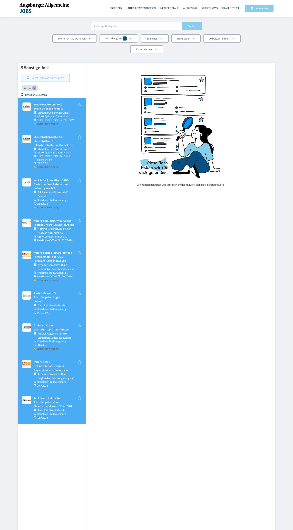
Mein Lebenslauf (169, 8)
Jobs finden (115, 8)
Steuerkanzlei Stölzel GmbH (54, 112)
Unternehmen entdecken (141, 8)
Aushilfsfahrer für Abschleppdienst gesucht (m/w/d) (49, 297)
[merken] (79, 104)
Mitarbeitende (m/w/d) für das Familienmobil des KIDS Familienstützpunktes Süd (53, 256)
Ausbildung (190, 8)
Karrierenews (210, 8)
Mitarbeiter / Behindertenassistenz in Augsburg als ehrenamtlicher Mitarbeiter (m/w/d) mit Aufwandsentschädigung (52, 370)
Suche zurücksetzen (35, 94)
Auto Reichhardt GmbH (51, 305)
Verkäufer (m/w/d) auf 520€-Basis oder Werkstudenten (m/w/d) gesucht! (51, 184)
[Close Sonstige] (34, 88)
